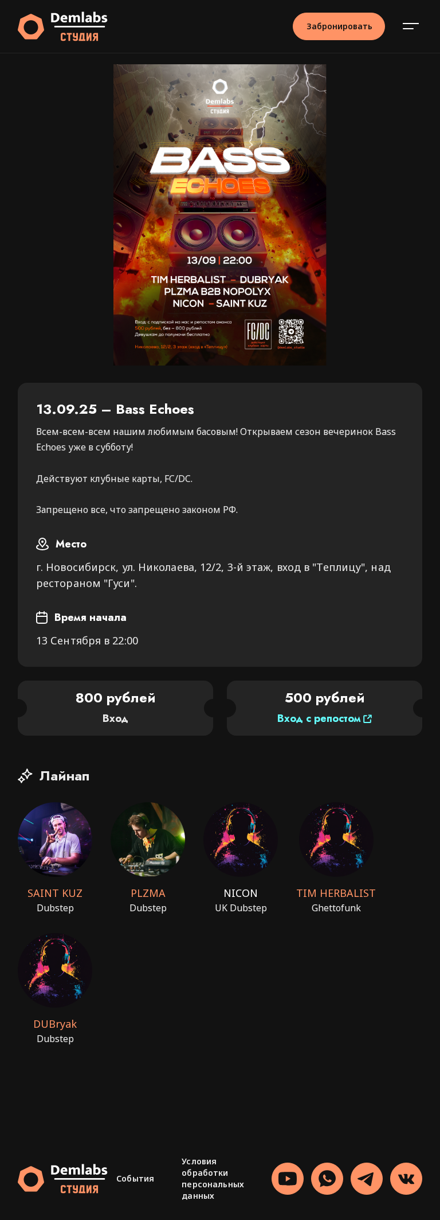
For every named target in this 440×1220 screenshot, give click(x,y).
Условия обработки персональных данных (213, 1178)
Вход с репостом (319, 718)
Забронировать (339, 26)
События (135, 1178)
